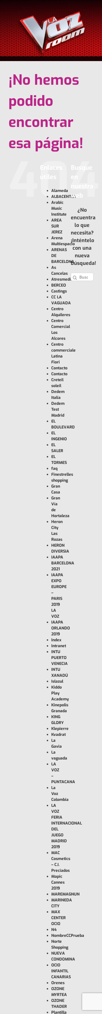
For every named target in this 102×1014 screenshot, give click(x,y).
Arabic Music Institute (59, 208)
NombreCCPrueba (67, 935)
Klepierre (60, 728)
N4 (54, 929)
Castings (59, 291)
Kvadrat (58, 734)
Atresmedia (62, 279)
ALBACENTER (63, 196)
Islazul (57, 681)
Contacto (59, 368)
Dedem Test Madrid (58, 409)
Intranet (58, 646)
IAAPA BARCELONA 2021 (62, 563)
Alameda (59, 190)
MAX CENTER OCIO (58, 917)
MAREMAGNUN (65, 894)
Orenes (58, 983)
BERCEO (58, 285)
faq (54, 468)
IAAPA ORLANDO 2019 (60, 628)
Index (56, 640)
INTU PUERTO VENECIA (59, 657)
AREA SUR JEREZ (56, 226)
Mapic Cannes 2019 (58, 882)
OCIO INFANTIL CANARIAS (61, 971)
